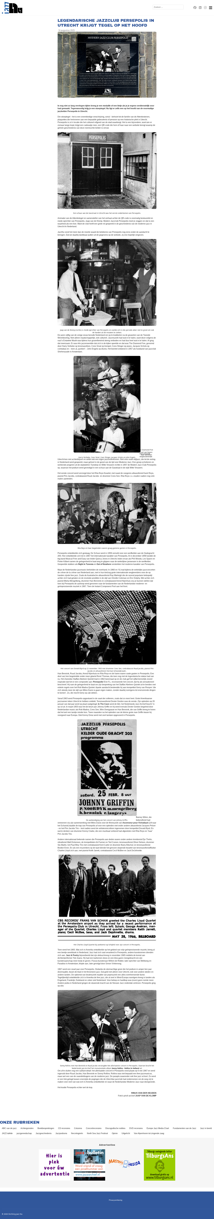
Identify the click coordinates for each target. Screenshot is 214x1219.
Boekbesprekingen (46, 1128)
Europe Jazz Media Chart (158, 1128)
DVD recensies (136, 1128)
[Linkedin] (200, 8)
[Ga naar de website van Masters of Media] (124, 1165)
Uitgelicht (126, 1133)
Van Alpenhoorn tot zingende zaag (149, 1133)
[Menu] (210, 7)
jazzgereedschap (24, 1133)
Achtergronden (27, 1128)
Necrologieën (77, 1133)
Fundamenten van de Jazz (184, 1128)
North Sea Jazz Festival (97, 1133)
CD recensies (64, 1128)
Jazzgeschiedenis (44, 1133)
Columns (78, 1128)
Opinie (115, 1133)
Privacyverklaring (115, 1200)
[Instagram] (205, 8)
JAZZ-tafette (7, 1133)
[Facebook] (194, 8)
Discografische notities (115, 1128)
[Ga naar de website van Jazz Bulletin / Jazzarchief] (89, 1165)
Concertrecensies (93, 1128)
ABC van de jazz (9, 1128)
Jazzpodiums (61, 1133)
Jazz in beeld (206, 1128)
